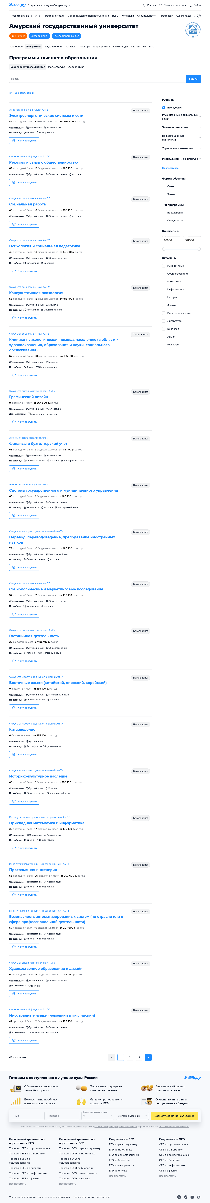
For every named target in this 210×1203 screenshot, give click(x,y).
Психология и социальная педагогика (44, 246)
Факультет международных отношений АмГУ (36, 531)
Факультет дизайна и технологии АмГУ (32, 391)
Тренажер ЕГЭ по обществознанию (19, 1160)
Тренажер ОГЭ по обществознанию (70, 1160)
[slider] (163, 249)
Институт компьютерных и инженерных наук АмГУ (39, 817)
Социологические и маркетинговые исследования (56, 589)
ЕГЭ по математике (120, 1149)
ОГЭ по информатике (172, 1165)
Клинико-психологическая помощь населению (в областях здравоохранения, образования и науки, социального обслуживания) (63, 344)
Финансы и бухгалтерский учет (38, 443)
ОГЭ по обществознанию (174, 1155)
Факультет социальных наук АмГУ (29, 198)
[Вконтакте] (179, 1197)
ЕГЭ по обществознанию (124, 1155)
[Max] (199, 1197)
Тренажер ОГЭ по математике (77, 1153)
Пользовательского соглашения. (174, 1126)
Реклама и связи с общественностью (43, 162)
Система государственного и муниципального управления (63, 490)
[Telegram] (186, 1197)
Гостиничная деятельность (34, 636)
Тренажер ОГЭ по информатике (78, 1173)
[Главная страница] (17, 5)
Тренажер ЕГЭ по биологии (25, 1168)
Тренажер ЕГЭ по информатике (28, 1173)
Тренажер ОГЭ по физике (74, 1178)
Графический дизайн (28, 396)
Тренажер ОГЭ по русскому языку (79, 1148)
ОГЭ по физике (168, 1170)
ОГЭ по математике (171, 1149)
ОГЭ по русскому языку (173, 1144)
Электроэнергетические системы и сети (46, 115)
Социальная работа (27, 204)
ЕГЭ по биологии (119, 1160)
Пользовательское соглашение (91, 1197)
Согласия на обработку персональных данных (115, 1126)
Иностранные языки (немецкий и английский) (52, 1015)
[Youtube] (192, 1197)
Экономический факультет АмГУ (28, 437)
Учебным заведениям (22, 1197)
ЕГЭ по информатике (121, 1165)
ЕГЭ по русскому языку (123, 1144)
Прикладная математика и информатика (46, 823)
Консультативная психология (36, 292)
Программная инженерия (33, 869)
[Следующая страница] (148, 1057)
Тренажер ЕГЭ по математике (27, 1153)
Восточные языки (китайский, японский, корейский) (58, 682)
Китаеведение (22, 729)
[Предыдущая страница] (111, 1057)
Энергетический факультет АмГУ (29, 109)
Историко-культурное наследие (38, 776)
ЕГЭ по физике (118, 1170)
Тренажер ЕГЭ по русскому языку (29, 1148)
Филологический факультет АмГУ (29, 156)
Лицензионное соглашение (54, 1197)
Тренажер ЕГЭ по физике (24, 1178)
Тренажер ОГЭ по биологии (76, 1168)
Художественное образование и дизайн (46, 968)
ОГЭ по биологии (169, 1160)
